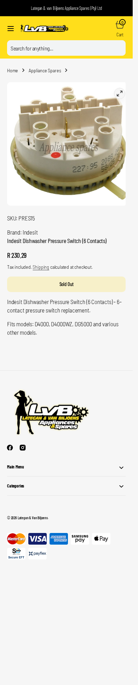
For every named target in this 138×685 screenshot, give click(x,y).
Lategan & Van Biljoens (33, 512)
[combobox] (66, 48)
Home (12, 70)
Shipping (41, 262)
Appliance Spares (45, 70)
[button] (10, 28)
